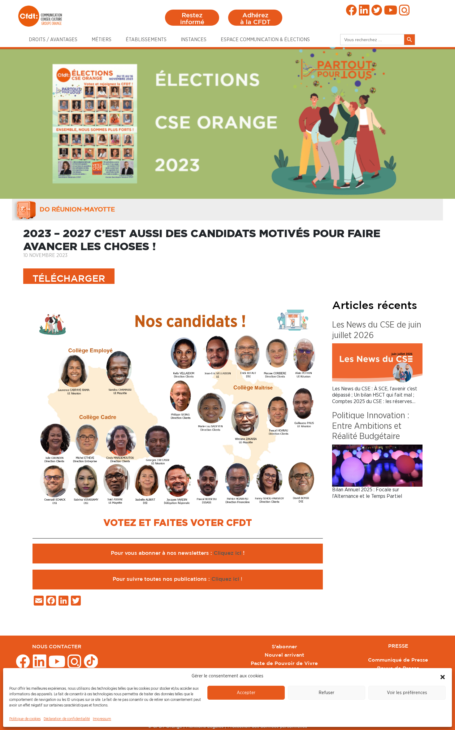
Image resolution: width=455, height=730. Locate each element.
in (364, 10)
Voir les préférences (407, 692)
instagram (404, 10)
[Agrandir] (315, 314)
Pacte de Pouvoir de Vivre (284, 663)
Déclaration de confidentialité (67, 719)
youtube (390, 10)
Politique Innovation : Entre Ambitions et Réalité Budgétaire (370, 426)
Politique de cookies (25, 719)
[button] (443, 676)
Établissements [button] (146, 39)
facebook (351, 10)
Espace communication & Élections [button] (265, 39)
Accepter (246, 692)
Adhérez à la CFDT (255, 19)
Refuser (326, 692)
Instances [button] (193, 39)
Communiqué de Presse (398, 660)
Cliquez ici (228, 553)
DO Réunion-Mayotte (77, 209)
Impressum (102, 719)
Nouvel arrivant (284, 655)
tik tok (91, 661)
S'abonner (284, 647)
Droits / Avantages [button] (53, 39)
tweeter (376, 10)
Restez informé (192, 19)
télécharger (68, 279)
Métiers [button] (101, 39)
